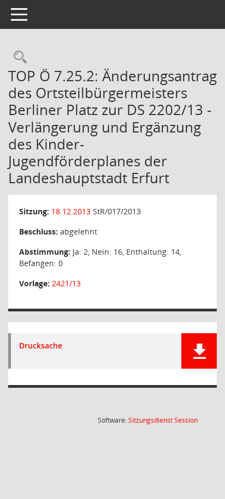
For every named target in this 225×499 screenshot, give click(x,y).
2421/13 (66, 283)
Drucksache (40, 346)
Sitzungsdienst (163, 420)
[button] (199, 351)
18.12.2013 (71, 211)
